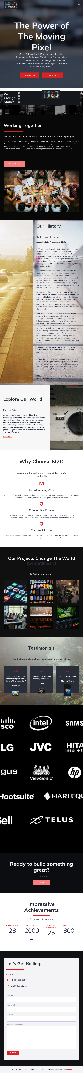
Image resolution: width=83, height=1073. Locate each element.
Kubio (69, 1069)
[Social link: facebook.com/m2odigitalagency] (19, 93)
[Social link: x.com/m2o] (19, 96)
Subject (10, 1015)
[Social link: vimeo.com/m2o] (19, 102)
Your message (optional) (16, 1024)
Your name (11, 995)
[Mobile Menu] (78, 5)
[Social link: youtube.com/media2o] (19, 99)
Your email (11, 1005)
